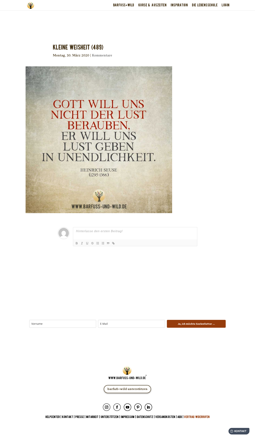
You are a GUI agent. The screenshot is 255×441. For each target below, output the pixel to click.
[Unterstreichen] (87, 243)
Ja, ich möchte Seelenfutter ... (196, 323)
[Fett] (76, 243)
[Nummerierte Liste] (97, 243)
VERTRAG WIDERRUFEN (197, 417)
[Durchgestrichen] (92, 243)
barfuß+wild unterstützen (127, 389)
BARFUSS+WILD (123, 5)
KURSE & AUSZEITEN (152, 5)
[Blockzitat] (108, 243)
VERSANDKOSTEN (165, 417)
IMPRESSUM (127, 417)
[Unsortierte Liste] (102, 243)
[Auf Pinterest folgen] (138, 407)
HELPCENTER (52, 417)
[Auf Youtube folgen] (127, 407)
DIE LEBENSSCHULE (204, 5)
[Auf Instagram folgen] (106, 407)
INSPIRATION (179, 5)
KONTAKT (68, 417)
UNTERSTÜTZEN (110, 417)
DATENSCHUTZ (145, 417)
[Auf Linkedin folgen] (148, 407)
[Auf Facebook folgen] (117, 407)
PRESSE (79, 417)
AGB (179, 417)
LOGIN (225, 5)
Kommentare (102, 55)
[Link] (113, 243)
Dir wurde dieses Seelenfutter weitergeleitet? (127, 15)
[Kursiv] (82, 243)
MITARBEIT (92, 417)
